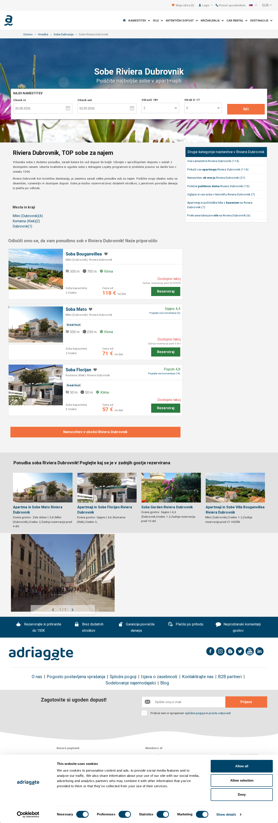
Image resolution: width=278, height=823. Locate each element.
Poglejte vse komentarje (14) (164, 373)
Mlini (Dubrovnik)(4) (28, 216)
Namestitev (138, 20)
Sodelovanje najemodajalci (131, 683)
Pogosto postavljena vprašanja (76, 676)
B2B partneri (230, 676)
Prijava (246, 702)
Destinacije (260, 20)
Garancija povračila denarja (139, 627)
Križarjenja (211, 20)
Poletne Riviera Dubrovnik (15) (218, 186)
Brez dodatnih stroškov (92, 627)
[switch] (125, 814)
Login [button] (206, 5)
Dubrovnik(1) (22, 226)
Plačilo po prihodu (189, 624)
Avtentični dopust (181, 20)
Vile (157, 20)
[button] (253, 5)
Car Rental (236, 20)
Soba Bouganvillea (84, 254)
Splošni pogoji (123, 676)
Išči (245, 109)
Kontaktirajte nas (197, 676)
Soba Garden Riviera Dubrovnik (167, 507)
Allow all (241, 766)
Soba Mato (76, 309)
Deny (242, 794)
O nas (37, 676)
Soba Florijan (78, 369)
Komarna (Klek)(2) (26, 221)
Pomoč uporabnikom (232, 5)
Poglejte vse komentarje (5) (164, 313)
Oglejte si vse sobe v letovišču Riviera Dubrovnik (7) (221, 194)
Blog (164, 683)
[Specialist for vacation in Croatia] (41, 653)
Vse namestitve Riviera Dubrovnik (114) (213, 161)
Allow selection (241, 780)
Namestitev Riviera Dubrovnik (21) (216, 177)
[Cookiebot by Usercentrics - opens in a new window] (28, 814)
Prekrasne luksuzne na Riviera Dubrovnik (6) (218, 215)
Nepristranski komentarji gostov (242, 627)
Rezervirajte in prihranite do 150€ (42, 627)
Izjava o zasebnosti (159, 676)
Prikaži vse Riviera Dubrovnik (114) (217, 169)
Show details (226, 814)
